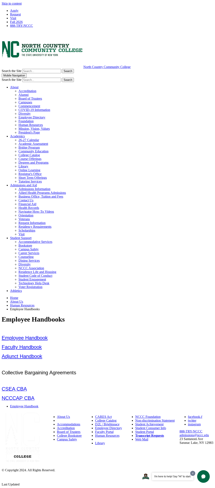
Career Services (28, 253)
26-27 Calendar (28, 140)
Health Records (28, 208)
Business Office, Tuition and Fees (40, 196)
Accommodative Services (35, 241)
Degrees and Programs (33, 162)
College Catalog (29, 155)
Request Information (32, 223)
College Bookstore (69, 435)
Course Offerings (29, 159)
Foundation (26, 121)
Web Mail (141, 439)
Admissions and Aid (23, 185)
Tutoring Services (30, 181)
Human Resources (30, 125)
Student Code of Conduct (35, 275)
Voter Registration (30, 287)
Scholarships (26, 230)
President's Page (29, 132)
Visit (13, 18)
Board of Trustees (30, 98)
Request (15, 14)
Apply (14, 10)
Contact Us (25, 200)
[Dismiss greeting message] (192, 473)
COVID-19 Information (34, 110)
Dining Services (29, 260)
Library (23, 166)
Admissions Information (34, 189)
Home (14, 298)
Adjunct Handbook (22, 356)
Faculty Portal (104, 432)
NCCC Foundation (148, 416)
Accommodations (68, 424)
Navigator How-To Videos (36, 211)
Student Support (20, 238)
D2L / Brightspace (107, 424)
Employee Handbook (25, 338)
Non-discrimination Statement (155, 420)
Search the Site (11, 71)
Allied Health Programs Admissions (42, 192)
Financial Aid (27, 204)
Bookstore (25, 245)
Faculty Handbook (22, 347)
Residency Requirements (34, 226)
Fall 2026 (16, 22)
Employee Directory (31, 117)
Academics (17, 136)
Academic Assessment (33, 143)
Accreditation (27, 91)
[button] (203, 476)
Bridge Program (29, 147)
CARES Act (103, 416)
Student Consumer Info (150, 428)
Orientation (25, 215)
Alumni (23, 95)
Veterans (24, 219)
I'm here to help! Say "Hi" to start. (172, 476)
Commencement (29, 106)
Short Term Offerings (32, 177)
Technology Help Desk (33, 283)
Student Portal (144, 432)
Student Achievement (149, 424)
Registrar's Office (30, 174)
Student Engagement (32, 279)
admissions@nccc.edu (194, 435)
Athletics (16, 290)
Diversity (24, 113)
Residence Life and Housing (37, 272)
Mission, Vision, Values (34, 128)
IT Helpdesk (103, 439)
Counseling (26, 257)
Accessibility (65, 420)
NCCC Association (31, 268)
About (14, 87)
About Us (16, 301)
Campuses (25, 102)
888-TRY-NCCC (21, 25)
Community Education (33, 151)
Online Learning (29, 170)
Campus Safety (28, 249)
